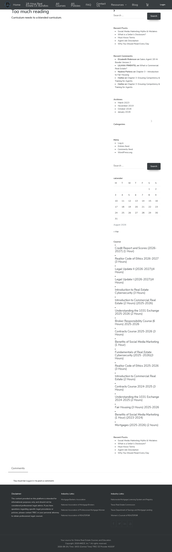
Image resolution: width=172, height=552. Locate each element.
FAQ (88, 5)
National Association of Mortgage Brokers (77, 505)
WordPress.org (125, 152)
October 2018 (124, 108)
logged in (30, 480)
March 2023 (123, 102)
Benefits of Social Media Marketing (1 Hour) (137, 343)
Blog (135, 5)
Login (162, 4)
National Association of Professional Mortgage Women (83, 510)
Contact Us (101, 5)
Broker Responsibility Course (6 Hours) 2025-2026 (135, 322)
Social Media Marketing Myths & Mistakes (137, 31)
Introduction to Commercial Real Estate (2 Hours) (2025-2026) (135, 301)
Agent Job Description (128, 40)
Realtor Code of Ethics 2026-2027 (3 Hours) (137, 260)
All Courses (61, 5)
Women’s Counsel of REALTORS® (124, 515)
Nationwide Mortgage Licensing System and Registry (132, 499)
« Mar (116, 231)
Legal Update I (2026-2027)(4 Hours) (134, 280)
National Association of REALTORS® (75, 515)
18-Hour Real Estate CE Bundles (37, 5)
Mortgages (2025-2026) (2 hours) (136, 425)
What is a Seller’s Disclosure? (132, 34)
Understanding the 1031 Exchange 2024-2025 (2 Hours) (137, 398)
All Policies (75, 5)
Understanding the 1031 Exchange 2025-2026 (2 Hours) (137, 312)
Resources (117, 5)
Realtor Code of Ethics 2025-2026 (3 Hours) (137, 367)
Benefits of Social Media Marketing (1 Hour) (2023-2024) (137, 416)
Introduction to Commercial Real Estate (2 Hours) (135, 377)
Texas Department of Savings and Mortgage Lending (131, 510)
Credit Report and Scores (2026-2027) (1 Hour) (136, 249)
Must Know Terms (126, 37)
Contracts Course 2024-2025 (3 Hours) (135, 388)
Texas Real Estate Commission (123, 505)
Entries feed (123, 146)
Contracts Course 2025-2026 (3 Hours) (135, 333)
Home (16, 5)
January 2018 (124, 112)
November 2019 (126, 105)
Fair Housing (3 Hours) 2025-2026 (137, 407)
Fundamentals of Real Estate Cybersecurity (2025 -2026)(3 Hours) (134, 355)
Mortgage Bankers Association (73, 499)
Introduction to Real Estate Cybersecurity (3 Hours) (132, 291)
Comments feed (125, 149)
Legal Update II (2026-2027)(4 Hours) (135, 270)
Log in (120, 143)
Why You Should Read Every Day (133, 43)
